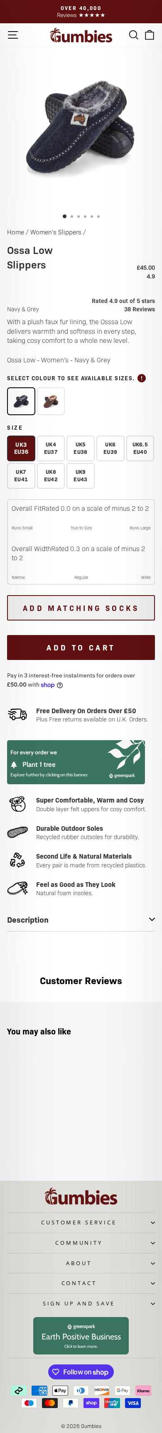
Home (15, 232)
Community (79, 1242)
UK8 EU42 (51, 475)
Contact (79, 1283)
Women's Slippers (55, 232)
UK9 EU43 (80, 475)
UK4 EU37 (51, 448)
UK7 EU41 (21, 475)
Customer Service (78, 1222)
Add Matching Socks (81, 608)
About (78, 1263)
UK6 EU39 (110, 448)
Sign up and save (79, 1303)
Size (15, 427)
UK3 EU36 (21, 448)
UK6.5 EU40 (140, 448)
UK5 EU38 (80, 448)
